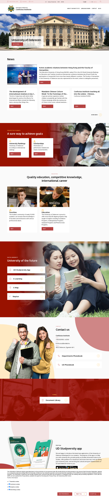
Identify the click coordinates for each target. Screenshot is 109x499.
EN (92, 1)
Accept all (93, 494)
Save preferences (64, 494)
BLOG (99, 8)
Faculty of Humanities (52, 1)
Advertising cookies (15, 489)
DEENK (62, 1)
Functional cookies (15, 484)
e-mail (32, 1)
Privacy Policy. (52, 475)
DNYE (58, 1)
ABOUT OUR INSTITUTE (73, 8)
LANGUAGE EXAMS (85, 8)
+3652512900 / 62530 (62, 339)
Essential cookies (14, 481)
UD (45, 1)
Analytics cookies (14, 487)
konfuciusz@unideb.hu (63, 343)
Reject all (79, 494)
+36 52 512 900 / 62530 (13, 1)
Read (41, 82)
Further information (12, 477)
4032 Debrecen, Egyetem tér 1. (65, 347)
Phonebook (24, 1)
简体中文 (95, 1)
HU (90, 1)
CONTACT (94, 8)
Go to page (16, 44)
